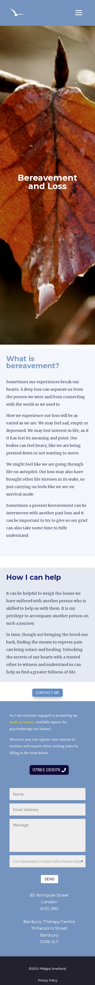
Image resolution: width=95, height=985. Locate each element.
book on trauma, (23, 722)
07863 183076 (46, 770)
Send (49, 879)
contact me (47, 693)
